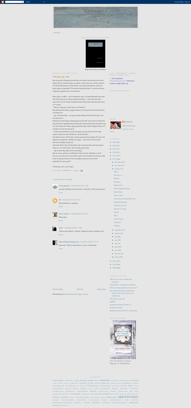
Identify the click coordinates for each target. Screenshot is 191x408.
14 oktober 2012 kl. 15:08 (73, 228)
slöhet (56, 400)
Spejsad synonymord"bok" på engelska (123, 310)
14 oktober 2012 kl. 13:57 (79, 214)
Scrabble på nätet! (116, 307)
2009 (115, 268)
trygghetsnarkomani (62, 403)
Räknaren (117, 182)
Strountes (81, 400)
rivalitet (114, 394)
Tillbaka (117, 225)
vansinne (105, 403)
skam (103, 397)
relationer (104, 394)
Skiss (116, 215)
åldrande (133, 403)
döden (135, 383)
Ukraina (77, 403)
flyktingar (70, 386)
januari (117, 257)
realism (94, 394)
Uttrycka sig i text (120, 205)
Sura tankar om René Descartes (125, 198)
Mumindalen (58, 391)
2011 (115, 261)
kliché (68, 388)
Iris (60, 199)
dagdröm (83, 383)
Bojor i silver (118, 195)
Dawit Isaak (116, 383)
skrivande (112, 397)
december (118, 162)
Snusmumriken (67, 400)
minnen (115, 388)
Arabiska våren (72, 380)
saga (72, 397)
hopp (130, 386)
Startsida (57, 32)
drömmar (127, 383)
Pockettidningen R (61, 394)
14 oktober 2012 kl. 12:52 (71, 199)
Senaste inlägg (58, 289)
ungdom (86, 403)
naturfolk (103, 391)
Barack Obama (87, 380)
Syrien (104, 400)
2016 (115, 145)
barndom (105, 380)
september (118, 230)
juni (116, 240)
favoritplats (58, 386)
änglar (64, 405)
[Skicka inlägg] (81, 170)
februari (117, 253)
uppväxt (96, 403)
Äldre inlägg (101, 289)
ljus (90, 388)
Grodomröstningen (120, 202)
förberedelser (92, 386)
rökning (131, 394)
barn (97, 380)
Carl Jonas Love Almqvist (65, 383)
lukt (96, 388)
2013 (115, 155)
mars (116, 250)
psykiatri (75, 394)
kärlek (83, 388)
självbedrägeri (82, 397)
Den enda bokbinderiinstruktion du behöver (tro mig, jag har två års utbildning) (122, 293)
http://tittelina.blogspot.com (69, 241)
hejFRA (112, 301)
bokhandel (125, 380)
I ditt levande (118, 219)
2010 (115, 264)
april (116, 247)
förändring (105, 386)
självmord (95, 397)
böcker (134, 380)
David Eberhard (102, 383)
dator (91, 383)
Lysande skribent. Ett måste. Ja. (121, 304)
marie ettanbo (64, 213)
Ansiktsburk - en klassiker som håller (123, 285)
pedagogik (123, 391)
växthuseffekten (119, 403)
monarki (124, 388)
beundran (114, 380)
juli (116, 236)
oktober (117, 169)
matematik (105, 388)
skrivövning (128, 397)
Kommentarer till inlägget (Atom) (76, 294)
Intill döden (118, 192)
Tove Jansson (131, 400)
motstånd (134, 388)
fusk (82, 386)
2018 (115, 142)
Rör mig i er (118, 175)
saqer (61, 227)
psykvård (85, 394)
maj (116, 243)
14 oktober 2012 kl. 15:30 (89, 242)
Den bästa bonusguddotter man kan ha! (123, 287)
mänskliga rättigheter (76, 391)
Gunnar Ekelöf (119, 386)
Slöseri (116, 212)
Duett (116, 171)
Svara (61, 192)
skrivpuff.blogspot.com (118, 81)
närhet (113, 391)
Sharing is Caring (120, 209)
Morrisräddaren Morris (122, 188)
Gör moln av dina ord (117, 299)
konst (75, 388)
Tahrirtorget (116, 400)
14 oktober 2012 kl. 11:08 (79, 185)
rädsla (123, 394)
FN (78, 386)
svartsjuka (94, 400)
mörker (93, 391)
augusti (117, 233)
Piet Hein (133, 391)
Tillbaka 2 (117, 222)
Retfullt (116, 178)
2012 (115, 159)
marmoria (95, 11)
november (118, 165)
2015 (115, 149)
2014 (115, 152)
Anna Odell (58, 380)
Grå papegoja (64, 185)
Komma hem (118, 185)
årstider (57, 405)
